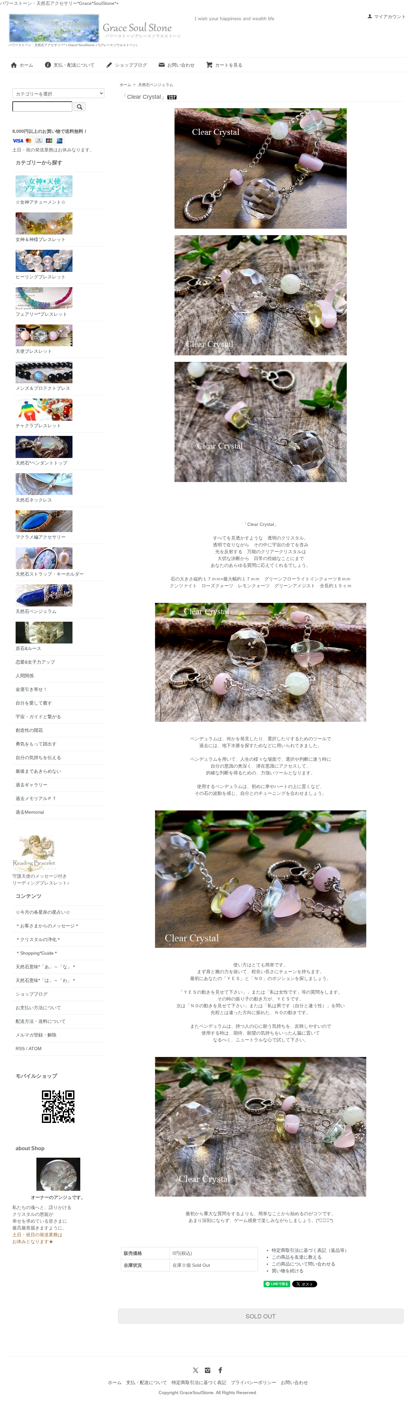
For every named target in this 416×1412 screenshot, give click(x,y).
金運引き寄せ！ (31, 689)
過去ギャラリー (31, 784)
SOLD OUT (261, 1316)
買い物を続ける (288, 1270)
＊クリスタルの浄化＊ (38, 939)
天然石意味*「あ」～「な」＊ (46, 966)
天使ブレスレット (34, 351)
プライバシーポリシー (253, 1382)
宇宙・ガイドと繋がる (38, 716)
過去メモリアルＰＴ (36, 798)
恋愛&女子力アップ (35, 662)
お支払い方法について (38, 1007)
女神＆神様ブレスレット (41, 239)
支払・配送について (74, 65)
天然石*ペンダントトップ (41, 462)
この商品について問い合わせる (303, 1263)
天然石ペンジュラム (155, 85)
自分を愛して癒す (34, 703)
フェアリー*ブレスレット (41, 314)
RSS (20, 1048)
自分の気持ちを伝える (38, 757)
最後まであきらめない (38, 771)
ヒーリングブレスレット (41, 276)
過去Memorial (30, 812)
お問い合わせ (181, 65)
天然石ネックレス (34, 499)
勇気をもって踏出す (36, 743)
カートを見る (228, 65)
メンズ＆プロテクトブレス (43, 388)
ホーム (26, 65)
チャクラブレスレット (38, 425)
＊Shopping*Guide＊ (37, 953)
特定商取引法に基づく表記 (199, 1382)
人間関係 (25, 675)
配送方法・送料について (41, 1021)
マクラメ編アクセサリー (41, 537)
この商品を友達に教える (297, 1257)
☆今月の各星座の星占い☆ (43, 912)
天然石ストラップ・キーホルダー (50, 574)
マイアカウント (390, 16)
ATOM (35, 1048)
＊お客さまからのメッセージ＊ (47, 925)
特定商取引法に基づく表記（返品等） (310, 1250)
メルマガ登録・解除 (36, 1034)
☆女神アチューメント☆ (41, 202)
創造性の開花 (29, 730)
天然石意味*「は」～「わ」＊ (46, 980)
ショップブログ (131, 65)
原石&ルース (28, 648)
